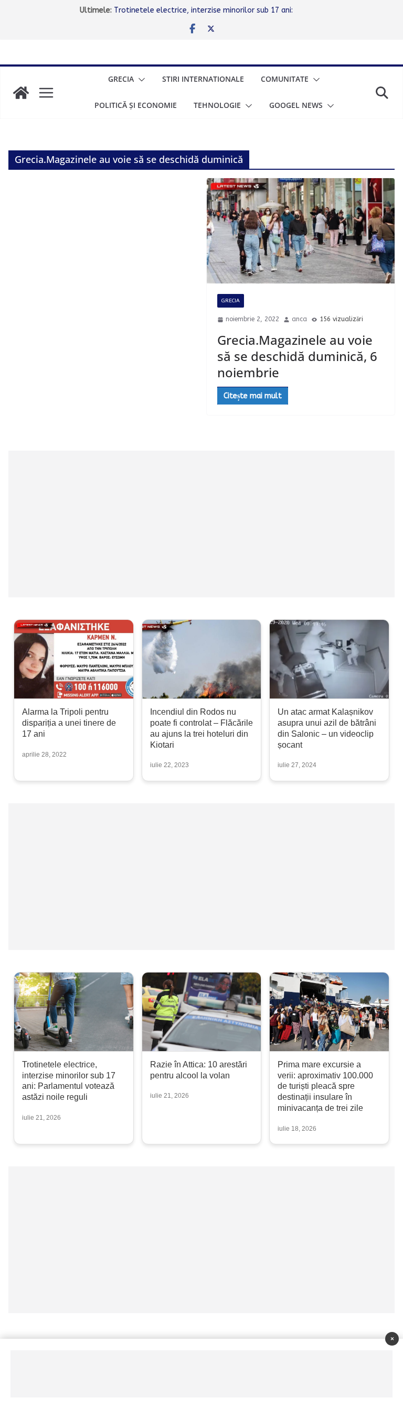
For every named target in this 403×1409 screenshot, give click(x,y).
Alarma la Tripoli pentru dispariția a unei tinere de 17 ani (69, 722)
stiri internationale (203, 79)
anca (299, 319)
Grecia (121, 79)
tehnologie (217, 105)
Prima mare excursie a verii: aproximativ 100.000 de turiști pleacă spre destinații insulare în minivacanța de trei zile (325, 1086)
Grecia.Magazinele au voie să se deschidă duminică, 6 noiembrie (297, 356)
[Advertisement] (201, 524)
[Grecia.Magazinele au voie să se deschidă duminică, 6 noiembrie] (301, 230)
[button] (139, 80)
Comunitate (285, 79)
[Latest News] (21, 92)
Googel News (296, 105)
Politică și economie (135, 105)
